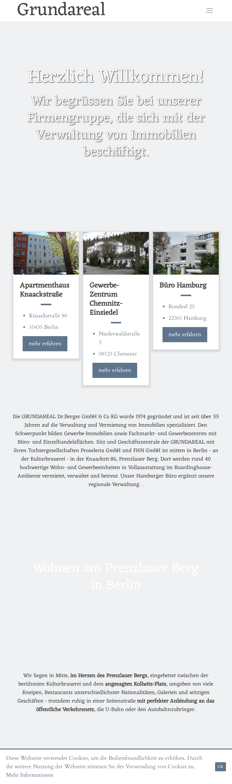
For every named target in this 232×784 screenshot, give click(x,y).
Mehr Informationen (29, 775)
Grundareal (61, 10)
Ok (220, 766)
